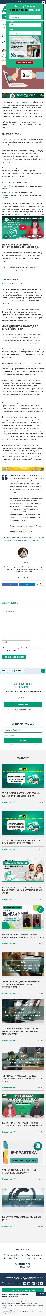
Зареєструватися (25, 62)
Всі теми (4, 671)
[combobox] (6, 735)
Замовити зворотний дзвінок (23, 1290)
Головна (5, 24)
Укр (25, 2)
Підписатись (23, 704)
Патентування (20, 671)
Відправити (23, 740)
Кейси (11, 671)
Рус (19, 2)
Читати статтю (7, 802)
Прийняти (41, 1293)
